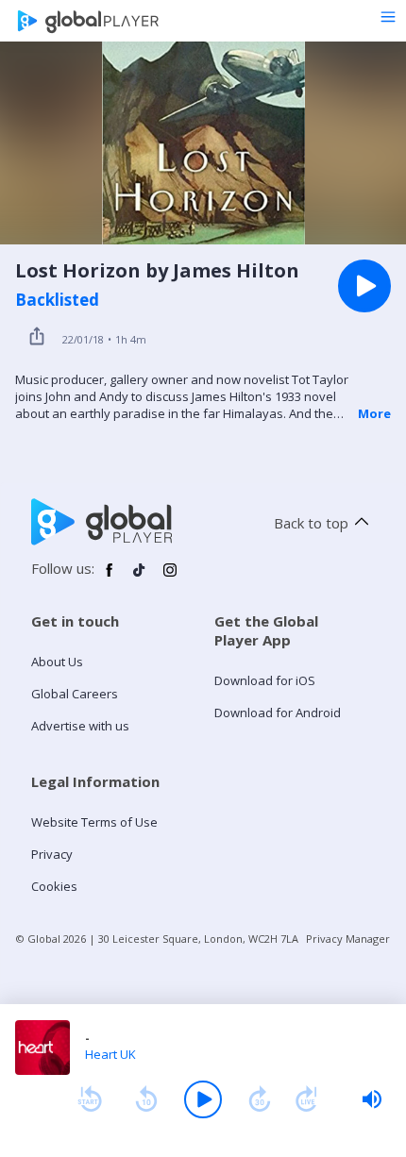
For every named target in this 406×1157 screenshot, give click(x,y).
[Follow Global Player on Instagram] (170, 577)
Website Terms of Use (94, 821)
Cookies (54, 886)
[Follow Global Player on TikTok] (140, 577)
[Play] (203, 1099)
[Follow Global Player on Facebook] (109, 577)
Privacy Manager (348, 938)
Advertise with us (80, 725)
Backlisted (57, 300)
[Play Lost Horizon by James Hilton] (364, 286)
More (374, 413)
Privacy (52, 854)
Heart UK (110, 1054)
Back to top (311, 522)
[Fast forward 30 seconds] (260, 1099)
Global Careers (74, 693)
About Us (57, 661)
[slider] (372, 1099)
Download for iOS (264, 680)
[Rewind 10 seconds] (146, 1099)
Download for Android (277, 712)
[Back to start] (90, 1099)
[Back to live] (307, 1099)
